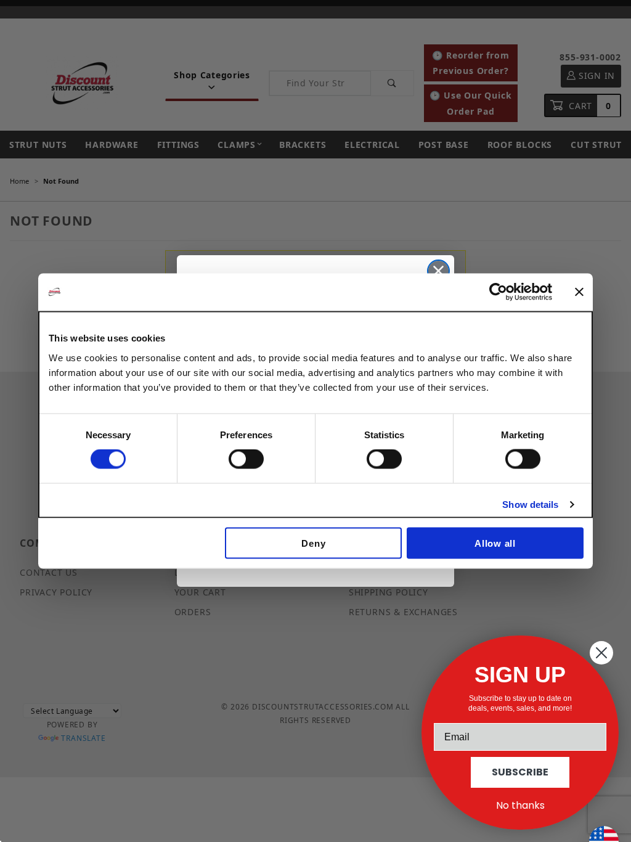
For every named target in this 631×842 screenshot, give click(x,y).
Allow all (495, 542)
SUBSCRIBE (520, 772)
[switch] (246, 459)
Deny (313, 542)
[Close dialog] (438, 271)
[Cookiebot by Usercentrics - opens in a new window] (498, 292)
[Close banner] (579, 292)
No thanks (520, 805)
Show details (530, 504)
